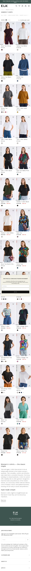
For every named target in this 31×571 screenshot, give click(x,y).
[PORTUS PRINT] (1, 205)
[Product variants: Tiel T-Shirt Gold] (29, 105)
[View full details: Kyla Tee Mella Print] (23, 157)
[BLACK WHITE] (1, 423)
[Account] (22, 6)
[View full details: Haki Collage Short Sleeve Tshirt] (23, 313)
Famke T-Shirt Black (23, 201)
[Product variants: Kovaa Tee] (14, 105)
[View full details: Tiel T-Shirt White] (23, 126)
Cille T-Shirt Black (6, 170)
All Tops (4, 15)
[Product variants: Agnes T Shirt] (14, 199)
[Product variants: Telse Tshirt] (29, 386)
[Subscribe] (28, 540)
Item (9, 20)
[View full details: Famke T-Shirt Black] (23, 188)
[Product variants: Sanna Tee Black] (14, 74)
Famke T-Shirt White (7, 233)
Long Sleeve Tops (13, 15)
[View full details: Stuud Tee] (7, 438)
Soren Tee (20, 264)
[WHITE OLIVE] (17, 299)
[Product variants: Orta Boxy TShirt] (14, 386)
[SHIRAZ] (1, 49)
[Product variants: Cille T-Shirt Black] (14, 168)
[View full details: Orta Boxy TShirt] (7, 375)
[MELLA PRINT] (17, 174)
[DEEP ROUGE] (5, 112)
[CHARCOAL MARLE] (1, 112)
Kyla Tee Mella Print (23, 170)
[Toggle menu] (29, 6)
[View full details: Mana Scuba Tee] (23, 438)
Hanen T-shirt (5, 326)
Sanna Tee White (22, 46)
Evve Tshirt (20, 420)
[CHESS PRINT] (1, 330)
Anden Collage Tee (22, 357)
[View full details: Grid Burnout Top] (7, 344)
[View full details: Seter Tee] (23, 299)
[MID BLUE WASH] (17, 80)
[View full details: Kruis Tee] (8, 299)
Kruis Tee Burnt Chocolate (7, 264)
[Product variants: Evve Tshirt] (29, 417)
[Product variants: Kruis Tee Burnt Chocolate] (14, 261)
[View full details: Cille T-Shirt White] (7, 126)
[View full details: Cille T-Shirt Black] (7, 157)
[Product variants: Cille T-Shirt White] (14, 136)
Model (3, 20)
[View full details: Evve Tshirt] (23, 406)
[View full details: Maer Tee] (7, 406)
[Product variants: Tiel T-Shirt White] (29, 136)
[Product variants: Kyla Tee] (29, 230)
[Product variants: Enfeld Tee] (29, 74)
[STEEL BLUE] (21, 392)
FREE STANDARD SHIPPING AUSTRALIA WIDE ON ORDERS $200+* (15, 2)
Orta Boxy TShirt (6, 388)
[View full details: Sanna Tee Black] (7, 64)
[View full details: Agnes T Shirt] (7, 188)
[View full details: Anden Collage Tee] (23, 344)
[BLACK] (1, 80)
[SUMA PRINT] (17, 236)
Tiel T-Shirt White (22, 139)
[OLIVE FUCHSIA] (21, 299)
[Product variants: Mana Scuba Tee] (29, 448)
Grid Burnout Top (6, 357)
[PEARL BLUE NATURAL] (19, 299)
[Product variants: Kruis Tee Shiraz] (14, 43)
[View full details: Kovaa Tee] (7, 95)
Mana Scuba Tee (22, 451)
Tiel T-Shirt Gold (22, 108)
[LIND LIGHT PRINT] (17, 361)
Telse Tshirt (20, 388)
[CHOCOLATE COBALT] (19, 423)
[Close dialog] (29, 276)
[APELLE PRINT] (17, 267)
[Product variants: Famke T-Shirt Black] (29, 199)
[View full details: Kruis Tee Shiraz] (7, 33)
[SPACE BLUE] (5, 299)
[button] (14, 23)
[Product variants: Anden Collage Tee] (29, 355)
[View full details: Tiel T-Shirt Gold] (23, 95)
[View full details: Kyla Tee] (23, 220)
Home (2, 9)
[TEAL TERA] (17, 330)
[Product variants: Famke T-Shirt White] (14, 230)
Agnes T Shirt (5, 201)
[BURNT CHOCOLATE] (1, 267)
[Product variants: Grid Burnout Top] (14, 355)
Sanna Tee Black (6, 77)
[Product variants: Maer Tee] (14, 417)
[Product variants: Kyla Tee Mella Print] (29, 168)
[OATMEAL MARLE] (3, 112)
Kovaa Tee (4, 108)
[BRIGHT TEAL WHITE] (17, 423)
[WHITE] (17, 49)
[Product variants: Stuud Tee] (14, 448)
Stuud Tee (4, 451)
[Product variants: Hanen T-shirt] (14, 323)
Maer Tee (4, 420)
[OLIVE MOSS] (5, 361)
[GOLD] (17, 112)
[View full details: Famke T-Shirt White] (7, 220)
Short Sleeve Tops (25, 15)
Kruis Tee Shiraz (6, 46)
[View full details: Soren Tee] (23, 251)
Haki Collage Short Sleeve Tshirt (23, 326)
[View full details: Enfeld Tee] (23, 64)
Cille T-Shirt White (6, 139)
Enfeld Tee (20, 77)
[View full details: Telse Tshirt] (23, 375)
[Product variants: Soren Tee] (29, 261)
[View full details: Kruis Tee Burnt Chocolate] (7, 251)
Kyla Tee (19, 233)
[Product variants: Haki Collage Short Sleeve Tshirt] (29, 323)
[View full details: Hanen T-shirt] (7, 313)
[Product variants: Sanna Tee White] (29, 43)
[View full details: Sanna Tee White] (23, 33)
